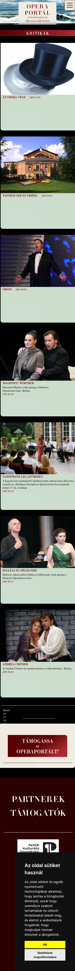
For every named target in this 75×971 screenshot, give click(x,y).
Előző (6, 710)
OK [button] (45, 944)
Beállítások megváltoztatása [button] (45, 955)
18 (4, 720)
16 (4, 713)
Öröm (7, 289)
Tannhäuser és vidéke (20, 195)
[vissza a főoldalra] (35, 19)
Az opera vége (14, 97)
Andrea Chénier (15, 664)
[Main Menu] (70, 5)
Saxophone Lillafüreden (23, 476)
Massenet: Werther (18, 383)
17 (4, 717)
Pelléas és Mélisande (20, 570)
